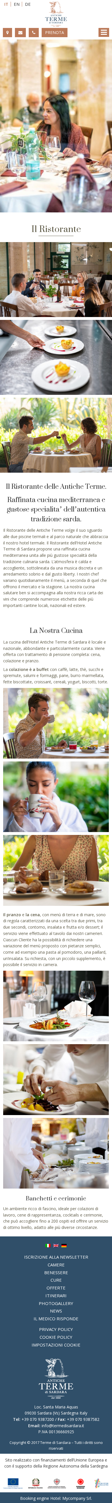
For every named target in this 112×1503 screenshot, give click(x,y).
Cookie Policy (56, 1337)
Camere (56, 1265)
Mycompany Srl (76, 1498)
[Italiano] (48, 1245)
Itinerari (56, 1295)
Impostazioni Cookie (56, 1345)
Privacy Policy (56, 1329)
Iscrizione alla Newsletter (56, 1257)
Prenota (54, 32)
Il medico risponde (56, 1318)
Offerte (56, 1288)
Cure (56, 1280)
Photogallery (56, 1303)
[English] (56, 1245)
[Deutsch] (64, 1245)
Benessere (56, 1272)
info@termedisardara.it (63, 1425)
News (56, 1311)
